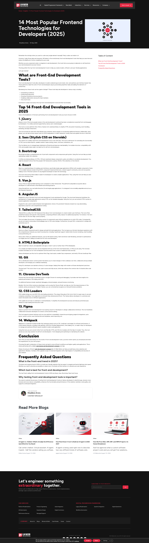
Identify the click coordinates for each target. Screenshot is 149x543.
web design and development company (48, 346)
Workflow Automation (81, 510)
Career (62, 521)
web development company (43, 349)
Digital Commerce (59, 510)
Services (86, 5)
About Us (32, 521)
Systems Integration (99, 506)
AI (40, 5)
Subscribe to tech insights (101, 484)
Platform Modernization (24, 506)
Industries (78, 5)
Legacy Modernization (81, 506)
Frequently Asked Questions (106, 68)
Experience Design (41, 510)
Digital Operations (116, 506)
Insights (25, 11)
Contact (68, 521)
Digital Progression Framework (53, 5)
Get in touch (126, 5)
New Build (69, 5)
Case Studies (55, 521)
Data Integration (59, 506)
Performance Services (24, 513)
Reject (96, 540)
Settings (105, 540)
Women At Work (46, 521)
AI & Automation (23, 510)
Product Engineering (42, 506)
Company (105, 5)
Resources (96, 5)
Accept (88, 540)
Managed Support (41, 513)
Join (125, 487)
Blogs (38, 521)
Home (20, 11)
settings (77, 541)
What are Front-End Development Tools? (110, 61)
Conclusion (101, 65)
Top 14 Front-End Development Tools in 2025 (111, 63)
